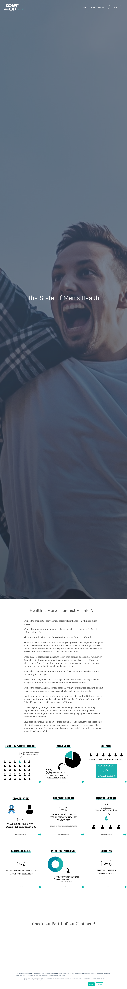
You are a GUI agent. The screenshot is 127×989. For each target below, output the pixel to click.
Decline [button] (100, 984)
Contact (101, 7)
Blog (93, 7)
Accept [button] (91, 984)
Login (115, 7)
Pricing (84, 7)
